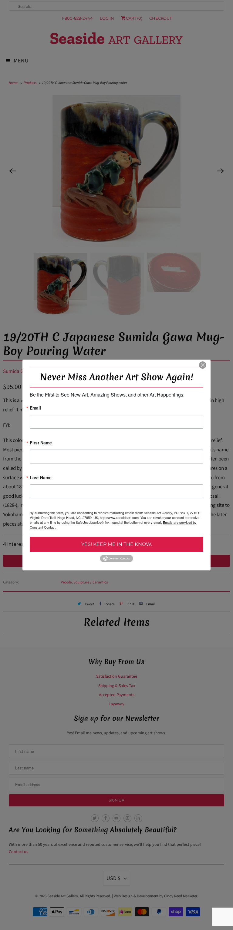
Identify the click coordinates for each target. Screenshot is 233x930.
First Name (41, 443)
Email (35, 408)
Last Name (41, 477)
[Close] (203, 365)
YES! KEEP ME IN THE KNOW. (116, 544)
